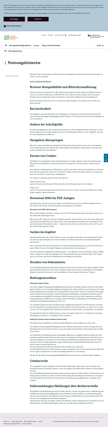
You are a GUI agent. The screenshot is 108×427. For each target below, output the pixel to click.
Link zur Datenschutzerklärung (40, 81)
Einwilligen (14, 19)
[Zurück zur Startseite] (11, 37)
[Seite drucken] (106, 160)
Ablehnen (38, 19)
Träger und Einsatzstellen (51, 45)
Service (36, 45)
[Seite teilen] (106, 156)
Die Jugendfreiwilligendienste (20, 45)
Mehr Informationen (14, 26)
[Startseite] (5, 51)
